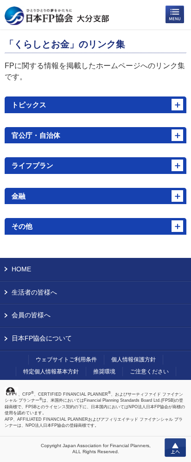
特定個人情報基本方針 (51, 371)
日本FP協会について (42, 338)
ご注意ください (149, 371)
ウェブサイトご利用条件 (66, 359)
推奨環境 (104, 371)
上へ (175, 447)
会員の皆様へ (31, 315)
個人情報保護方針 (133, 359)
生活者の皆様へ (34, 292)
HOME (21, 269)
